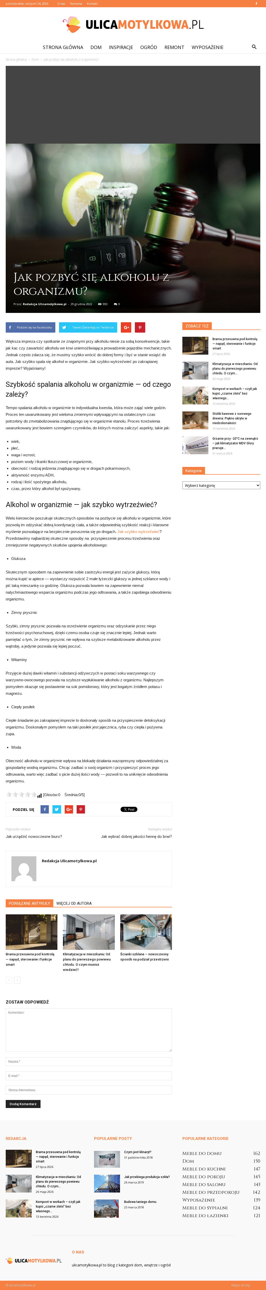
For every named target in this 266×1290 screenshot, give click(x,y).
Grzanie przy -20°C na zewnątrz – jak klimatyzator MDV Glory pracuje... (235, 443)
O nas (61, 3)
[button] (254, 47)
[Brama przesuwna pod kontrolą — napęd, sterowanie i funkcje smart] (31, 932)
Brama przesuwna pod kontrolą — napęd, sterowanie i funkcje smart (30, 959)
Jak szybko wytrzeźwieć (138, 531)
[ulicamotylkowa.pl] (133, 24)
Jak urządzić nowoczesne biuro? (34, 836)
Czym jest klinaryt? (137, 1152)
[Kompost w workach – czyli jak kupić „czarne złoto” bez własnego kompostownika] (195, 395)
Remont (174, 47)
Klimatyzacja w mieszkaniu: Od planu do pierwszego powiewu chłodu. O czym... (235, 368)
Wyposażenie (207, 47)
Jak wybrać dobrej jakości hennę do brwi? (136, 836)
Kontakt (92, 3)
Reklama (76, 3)
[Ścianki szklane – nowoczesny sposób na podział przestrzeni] (146, 932)
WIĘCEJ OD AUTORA (74, 903)
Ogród (148, 47)
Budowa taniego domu (140, 1202)
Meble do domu (202, 1153)
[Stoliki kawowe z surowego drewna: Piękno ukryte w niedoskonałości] (195, 420)
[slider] (21, 794)
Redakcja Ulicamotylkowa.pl (44, 304)
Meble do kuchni (204, 1169)
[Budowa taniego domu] (106, 1209)
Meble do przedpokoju (211, 1192)
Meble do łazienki (205, 1215)
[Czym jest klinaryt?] (107, 1159)
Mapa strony (240, 1285)
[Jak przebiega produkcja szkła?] (107, 1184)
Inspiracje (121, 47)
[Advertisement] (133, 104)
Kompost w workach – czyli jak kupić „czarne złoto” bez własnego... (234, 393)
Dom (96, 47)
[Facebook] (256, 3)
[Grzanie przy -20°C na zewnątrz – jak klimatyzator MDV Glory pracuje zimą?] (195, 445)
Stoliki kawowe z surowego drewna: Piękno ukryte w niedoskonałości (231, 418)
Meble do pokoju (203, 1177)
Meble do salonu (203, 1184)
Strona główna (63, 47)
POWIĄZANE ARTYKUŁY (29, 903)
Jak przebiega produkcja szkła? (147, 1177)
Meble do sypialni (205, 1208)
